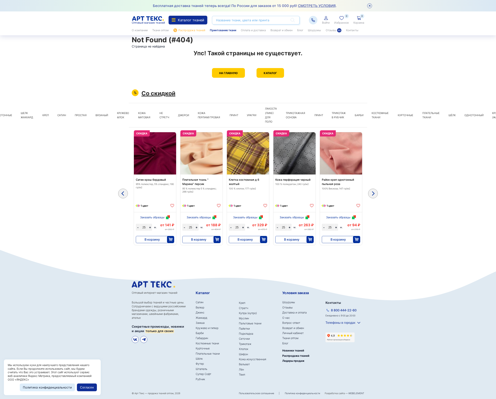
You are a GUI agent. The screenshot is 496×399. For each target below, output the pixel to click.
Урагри (251, 115)
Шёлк (452, 115)
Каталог (270, 73)
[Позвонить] (313, 20)
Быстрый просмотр (155, 162)
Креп (45, 115)
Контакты (352, 30)
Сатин (61, 115)
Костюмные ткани (380, 115)
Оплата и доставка (253, 30)
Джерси (183, 115)
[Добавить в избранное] (172, 205)
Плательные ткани (431, 115)
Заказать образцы (152, 217)
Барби (359, 115)
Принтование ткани (223, 30)
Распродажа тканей (191, 30)
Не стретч (164, 115)
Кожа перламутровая (209, 115)
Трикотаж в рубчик (339, 115)
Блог (300, 30)
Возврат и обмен (281, 30)
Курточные (405, 115)
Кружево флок (123, 115)
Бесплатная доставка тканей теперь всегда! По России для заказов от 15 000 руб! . (245, 6)
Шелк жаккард (27, 115)
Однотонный (474, 115)
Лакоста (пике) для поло (271, 115)
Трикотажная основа (295, 115)
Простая (81, 115)
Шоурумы (314, 30)
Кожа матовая (144, 115)
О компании (140, 30)
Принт (234, 115)
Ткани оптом (160, 30)
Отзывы (333, 30)
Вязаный (102, 115)
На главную (228, 73)
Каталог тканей (191, 20)
